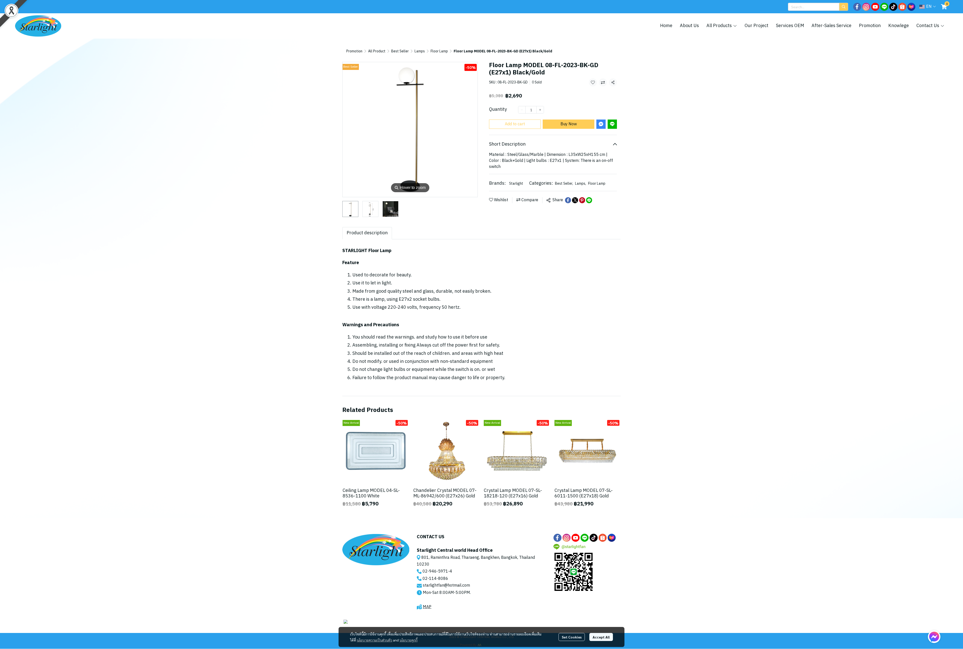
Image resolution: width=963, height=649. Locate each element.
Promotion (354, 51)
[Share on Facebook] (568, 200)
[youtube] (875, 7)
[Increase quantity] (540, 109)
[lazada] (911, 7)
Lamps (420, 51)
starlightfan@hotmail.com (446, 585)
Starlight (516, 183)
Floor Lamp (439, 51)
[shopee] (902, 7)
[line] (884, 7)
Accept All (601, 637)
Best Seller (400, 51)
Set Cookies (572, 637)
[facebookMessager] (934, 637)
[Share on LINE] (589, 200)
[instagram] (866, 7)
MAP (427, 607)
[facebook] (857, 7)
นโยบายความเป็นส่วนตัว (374, 640)
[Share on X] (575, 200)
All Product (376, 51)
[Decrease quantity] (521, 109)
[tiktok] (893, 7)
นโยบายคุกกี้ (408, 640)
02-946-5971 (435, 571)
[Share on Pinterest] (582, 200)
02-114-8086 (435, 578)
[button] (818, 7)
